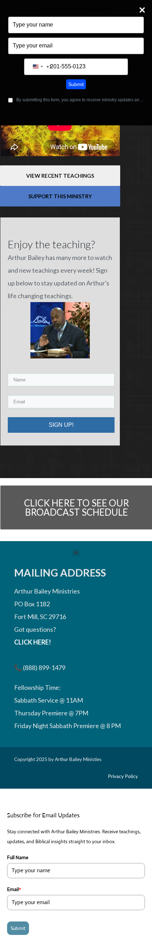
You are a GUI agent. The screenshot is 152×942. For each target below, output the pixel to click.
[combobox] (41, 67)
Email (14, 889)
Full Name (17, 857)
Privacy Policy (123, 776)
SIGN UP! (61, 425)
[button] (76, 553)
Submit (76, 84)
